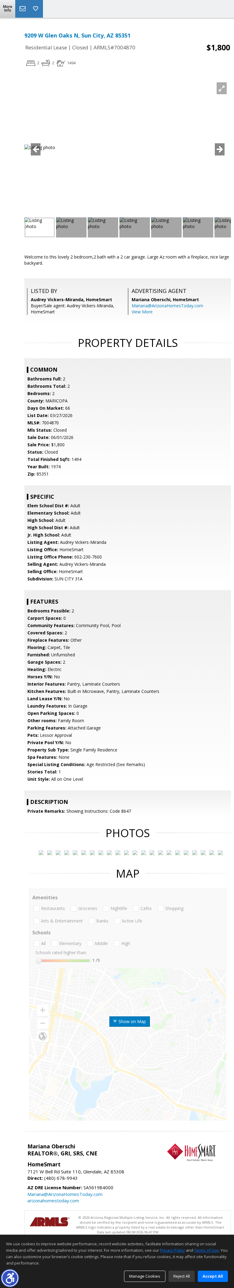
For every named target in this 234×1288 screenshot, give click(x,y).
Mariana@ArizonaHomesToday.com (167, 306)
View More (142, 312)
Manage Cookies (144, 1276)
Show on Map (131, 1021)
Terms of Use (206, 1250)
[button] (10, 1278)
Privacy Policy (172, 1250)
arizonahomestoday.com (53, 1200)
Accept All (213, 1276)
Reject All (181, 1276)
